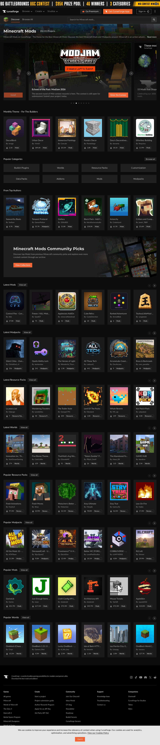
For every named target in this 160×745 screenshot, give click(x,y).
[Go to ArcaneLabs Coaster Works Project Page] (119, 354)
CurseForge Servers (73, 721)
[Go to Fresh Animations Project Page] (15, 497)
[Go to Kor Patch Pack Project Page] (145, 402)
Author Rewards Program (44, 705)
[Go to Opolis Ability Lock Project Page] (41, 354)
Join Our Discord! (73, 696)
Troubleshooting (103, 701)
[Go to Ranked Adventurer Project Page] (119, 307)
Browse (26, 11)
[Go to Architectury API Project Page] (93, 592)
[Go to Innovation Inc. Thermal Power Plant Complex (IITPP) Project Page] (15, 449)
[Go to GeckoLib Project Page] (15, 592)
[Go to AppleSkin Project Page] (145, 592)
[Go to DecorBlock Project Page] (15, 133)
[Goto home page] (10, 11)
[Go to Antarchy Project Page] (119, 212)
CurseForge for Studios (137, 701)
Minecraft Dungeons (11, 721)
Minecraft (7, 701)
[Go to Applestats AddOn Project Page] (67, 307)
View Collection (112, 95)
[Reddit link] (155, 677)
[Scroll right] (154, 286)
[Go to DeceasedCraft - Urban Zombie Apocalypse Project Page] (41, 544)
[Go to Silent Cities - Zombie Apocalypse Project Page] (15, 354)
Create (38, 11)
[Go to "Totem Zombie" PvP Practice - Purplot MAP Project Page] (93, 449)
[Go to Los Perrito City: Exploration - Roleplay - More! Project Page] (119, 639)
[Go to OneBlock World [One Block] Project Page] (145, 639)
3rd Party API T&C (42, 713)
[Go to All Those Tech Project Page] (93, 354)
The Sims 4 (8, 709)
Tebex (130, 705)
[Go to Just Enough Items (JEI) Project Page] (41, 592)
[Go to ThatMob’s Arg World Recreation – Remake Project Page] (67, 449)
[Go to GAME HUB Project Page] (145, 449)
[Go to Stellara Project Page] (67, 212)
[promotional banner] (80, 4)
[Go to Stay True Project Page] (119, 497)
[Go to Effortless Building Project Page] (145, 133)
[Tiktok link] (136, 677)
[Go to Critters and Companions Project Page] (145, 212)
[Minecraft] (6, 19)
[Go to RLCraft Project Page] (145, 544)
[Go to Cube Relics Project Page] (93, 307)
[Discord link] (145, 677)
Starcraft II (8, 713)
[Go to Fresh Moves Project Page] (41, 497)
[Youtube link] (140, 677)
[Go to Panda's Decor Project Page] (93, 133)
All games (7, 696)
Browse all (150, 159)
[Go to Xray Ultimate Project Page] (93, 497)
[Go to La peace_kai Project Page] (15, 402)
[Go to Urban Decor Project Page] (41, 133)
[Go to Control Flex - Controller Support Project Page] (15, 307)
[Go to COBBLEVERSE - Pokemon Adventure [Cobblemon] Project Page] (119, 544)
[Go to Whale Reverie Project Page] (119, 402)
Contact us (101, 705)
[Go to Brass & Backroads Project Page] (145, 354)
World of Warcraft (11, 705)
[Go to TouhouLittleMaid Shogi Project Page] (145, 307)
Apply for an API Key (43, 709)
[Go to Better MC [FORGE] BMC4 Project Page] (93, 544)
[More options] (155, 11)
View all (22, 285)
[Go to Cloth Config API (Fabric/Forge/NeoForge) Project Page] (67, 592)
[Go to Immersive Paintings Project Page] (67, 133)
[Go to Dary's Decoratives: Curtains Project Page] (119, 133)
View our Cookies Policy (98, 733)
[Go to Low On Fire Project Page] (145, 497)
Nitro (130, 709)
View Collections (22, 265)
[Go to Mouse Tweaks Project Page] (119, 592)
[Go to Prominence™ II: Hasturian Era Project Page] (67, 544)
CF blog (69, 705)
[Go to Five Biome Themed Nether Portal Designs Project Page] (41, 449)
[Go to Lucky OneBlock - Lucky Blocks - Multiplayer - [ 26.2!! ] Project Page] (67, 639)
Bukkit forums (71, 717)
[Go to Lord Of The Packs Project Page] (93, 402)
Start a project (40, 696)
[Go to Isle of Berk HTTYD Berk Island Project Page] (93, 639)
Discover (15, 19)
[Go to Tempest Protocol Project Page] (41, 212)
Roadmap (69, 713)
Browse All (27, 19)
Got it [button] (80, 739)
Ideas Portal (70, 701)
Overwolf (131, 696)
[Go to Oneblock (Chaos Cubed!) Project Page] (15, 639)
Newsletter (70, 709)
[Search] (154, 19)
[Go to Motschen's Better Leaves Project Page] (67, 497)
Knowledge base (103, 696)
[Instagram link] (131, 677)
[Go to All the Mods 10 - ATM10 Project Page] (15, 544)
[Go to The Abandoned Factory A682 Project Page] (119, 449)
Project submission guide (44, 701)
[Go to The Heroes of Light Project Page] (67, 354)
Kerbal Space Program (12, 717)
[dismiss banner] (156, 3)
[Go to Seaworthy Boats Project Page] (15, 212)
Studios (51, 11)
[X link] (150, 677)
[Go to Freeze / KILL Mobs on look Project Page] (41, 307)
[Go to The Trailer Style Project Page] (67, 402)
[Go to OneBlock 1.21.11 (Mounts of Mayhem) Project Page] (41, 639)
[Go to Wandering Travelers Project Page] (41, 402)
